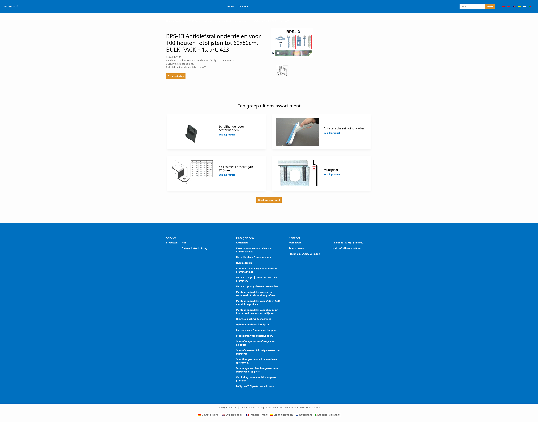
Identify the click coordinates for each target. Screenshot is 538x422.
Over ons (243, 6)
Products (180, 21)
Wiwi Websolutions (310, 407)
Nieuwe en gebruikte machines (253, 318)
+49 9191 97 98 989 (353, 242)
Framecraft (11, 6)
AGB (184, 242)
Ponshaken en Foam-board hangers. (256, 330)
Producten (172, 242)
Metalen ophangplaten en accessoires (257, 286)
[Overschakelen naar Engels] (508, 6)
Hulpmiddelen (244, 262)
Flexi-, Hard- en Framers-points (253, 257)
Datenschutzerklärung (194, 248)
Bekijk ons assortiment (269, 200)
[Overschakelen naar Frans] (514, 6)
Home (230, 6)
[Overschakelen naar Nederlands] (524, 6)
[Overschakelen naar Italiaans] (530, 6)
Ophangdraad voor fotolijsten (253, 324)
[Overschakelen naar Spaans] (519, 6)
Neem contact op (176, 76)
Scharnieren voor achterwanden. (254, 335)
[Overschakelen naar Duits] (503, 6)
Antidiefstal (242, 242)
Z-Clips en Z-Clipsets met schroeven (255, 386)
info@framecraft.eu (350, 248)
